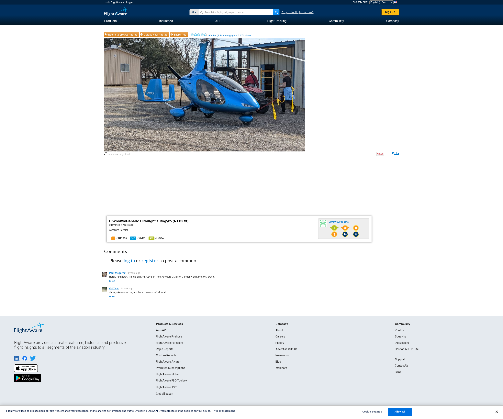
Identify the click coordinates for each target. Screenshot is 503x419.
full (128, 154)
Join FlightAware (114, 2)
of (138, 238)
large (121, 154)
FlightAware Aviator (168, 361)
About (279, 330)
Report (112, 281)
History (279, 342)
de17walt (114, 288)
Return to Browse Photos (122, 34)
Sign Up (390, 12)
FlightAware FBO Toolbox (171, 380)
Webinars (281, 367)
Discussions (402, 342)
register (149, 260)
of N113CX (120, 238)
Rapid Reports (164, 349)
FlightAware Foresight (169, 342)
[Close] (496, 411)
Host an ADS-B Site (407, 349)
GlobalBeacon (164, 393)
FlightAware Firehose (169, 336)
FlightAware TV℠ (166, 387)
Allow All (400, 411)
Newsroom (282, 355)
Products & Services (169, 323)
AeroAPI (161, 330)
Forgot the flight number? (298, 12)
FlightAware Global (167, 374)
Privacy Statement (223, 410)
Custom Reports (166, 355)
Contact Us (401, 365)
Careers (280, 336)
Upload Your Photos (155, 34)
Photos (399, 330)
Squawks (400, 336)
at (157, 238)
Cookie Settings (372, 411)
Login (129, 2)
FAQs (398, 371)
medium (112, 154)
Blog (278, 361)
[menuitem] (110, 21)
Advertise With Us (286, 349)
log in (129, 260)
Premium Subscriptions (170, 367)
